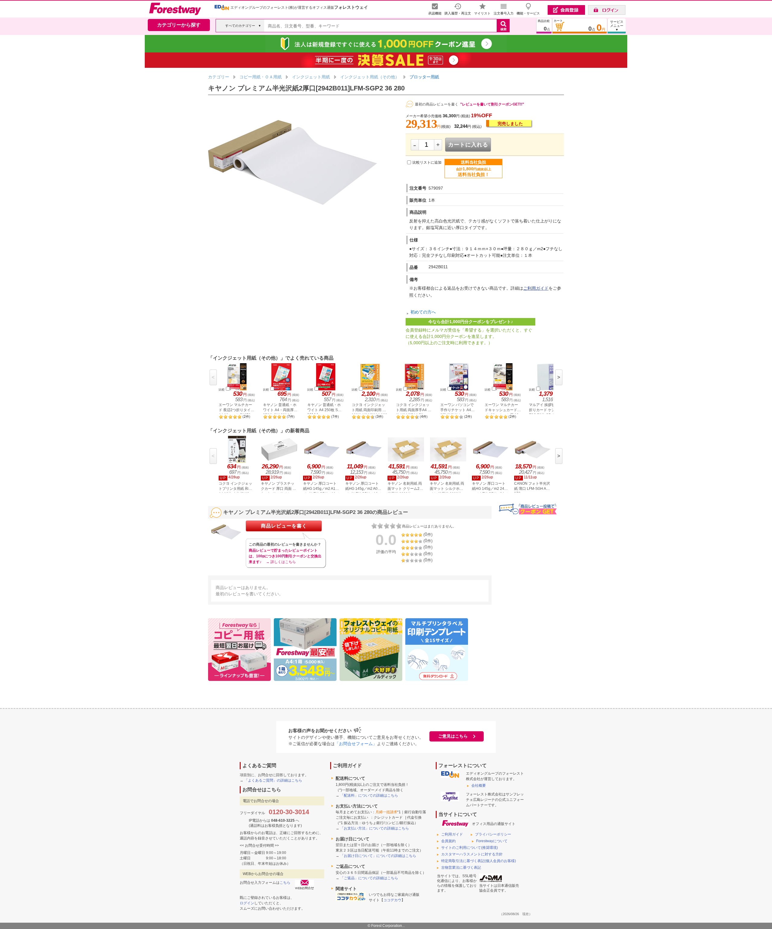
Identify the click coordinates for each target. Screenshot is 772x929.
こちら (285, 882)
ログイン (247, 903)
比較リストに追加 (427, 162)
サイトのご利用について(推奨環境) (469, 848)
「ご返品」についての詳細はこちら (369, 878)
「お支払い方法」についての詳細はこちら (374, 828)
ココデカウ (392, 900)
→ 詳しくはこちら (281, 562)
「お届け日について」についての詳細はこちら (378, 856)
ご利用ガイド (536, 288)
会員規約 (448, 841)
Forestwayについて (492, 841)
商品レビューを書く (284, 525)
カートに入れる (468, 145)
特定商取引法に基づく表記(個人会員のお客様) (478, 861)
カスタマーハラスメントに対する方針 (472, 854)
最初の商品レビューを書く (436, 104)
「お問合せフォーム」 (356, 743)
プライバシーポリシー (493, 834)
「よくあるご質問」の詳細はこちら (273, 780)
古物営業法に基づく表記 (461, 867)
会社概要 (478, 785)
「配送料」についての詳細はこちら (369, 795)
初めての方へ (423, 312)
